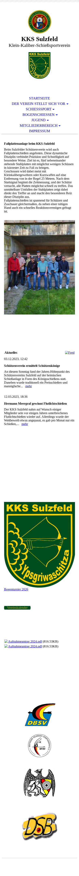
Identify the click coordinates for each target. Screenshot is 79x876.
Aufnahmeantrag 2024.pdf (25, 641)
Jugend (38, 120)
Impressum (39, 131)
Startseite (39, 98)
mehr (28, 386)
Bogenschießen (38, 115)
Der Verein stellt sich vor (38, 104)
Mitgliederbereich (39, 125)
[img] (39, 21)
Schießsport (38, 109)
